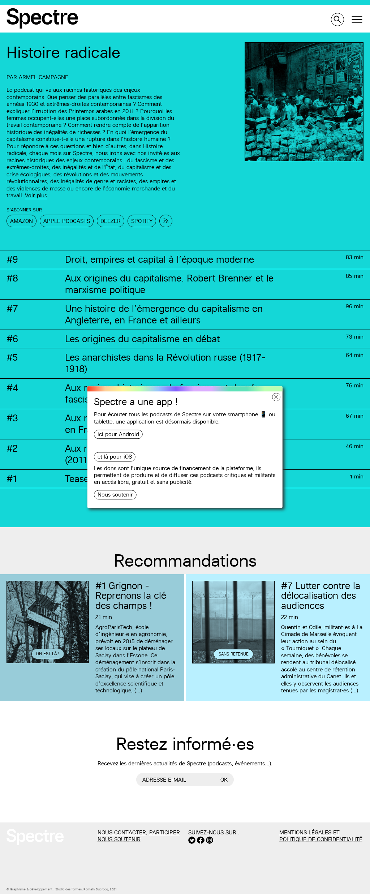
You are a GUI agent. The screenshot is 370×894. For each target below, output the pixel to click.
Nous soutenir (115, 494)
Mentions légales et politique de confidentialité (320, 836)
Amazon (21, 221)
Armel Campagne (43, 77)
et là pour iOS (115, 456)
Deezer (110, 221)
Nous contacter (122, 832)
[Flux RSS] (165, 221)
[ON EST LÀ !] (48, 662)
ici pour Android (118, 434)
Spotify (141, 221)
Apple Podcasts (66, 221)
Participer (164, 832)
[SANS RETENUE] (233, 662)
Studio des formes (68, 889)
